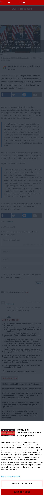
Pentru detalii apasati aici (10, 476)
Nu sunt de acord (22, 484)
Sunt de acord (22, 492)
